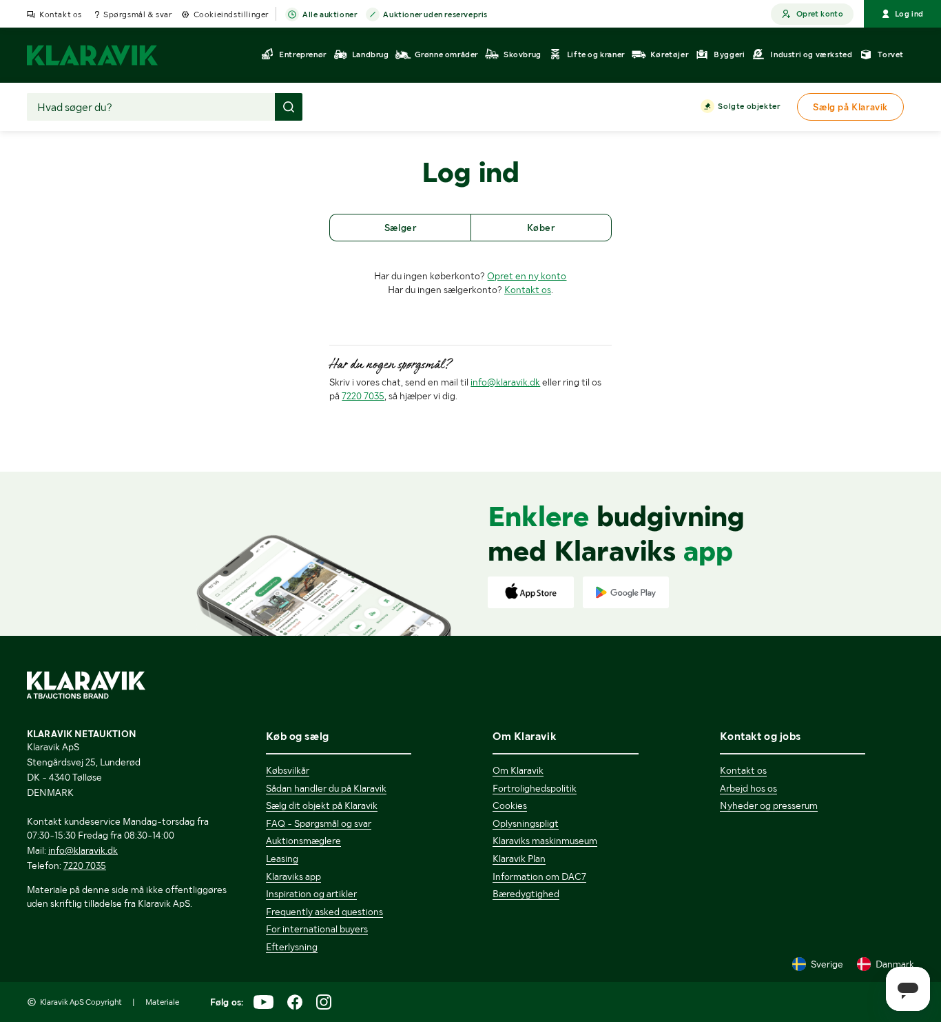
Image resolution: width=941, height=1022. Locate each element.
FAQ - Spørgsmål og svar (318, 823)
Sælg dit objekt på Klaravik (322, 805)
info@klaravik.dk (505, 382)
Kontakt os (60, 14)
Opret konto (819, 14)
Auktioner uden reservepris (435, 14)
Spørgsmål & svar (137, 14)
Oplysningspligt (526, 823)
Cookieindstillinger (231, 14)
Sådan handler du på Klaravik (326, 788)
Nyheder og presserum (769, 805)
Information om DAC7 (539, 876)
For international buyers (317, 928)
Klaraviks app (293, 876)
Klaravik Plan (519, 858)
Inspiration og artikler (311, 893)
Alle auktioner (329, 14)
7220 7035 (363, 395)
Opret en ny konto (526, 275)
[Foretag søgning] (288, 107)
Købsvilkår (287, 770)
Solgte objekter (749, 106)
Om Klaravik (518, 770)
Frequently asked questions (324, 911)
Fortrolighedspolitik (535, 788)
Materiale (162, 1002)
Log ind (909, 14)
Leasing (282, 858)
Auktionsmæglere (303, 840)
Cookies (510, 805)
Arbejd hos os (748, 788)
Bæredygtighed (526, 893)
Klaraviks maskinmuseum (545, 840)
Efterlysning (292, 946)
